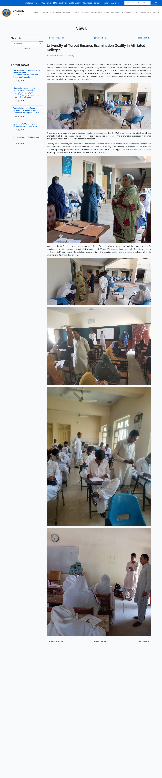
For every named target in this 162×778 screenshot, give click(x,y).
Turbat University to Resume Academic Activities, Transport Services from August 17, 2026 (26, 110)
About (44, 12)
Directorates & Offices (148, 12)
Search (154, 3)
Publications (116, 12)
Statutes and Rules (31, 3)
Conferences (130, 12)
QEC (43, 3)
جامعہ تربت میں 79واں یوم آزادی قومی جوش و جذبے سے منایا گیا (25, 125)
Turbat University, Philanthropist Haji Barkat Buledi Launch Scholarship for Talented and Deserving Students (26, 73)
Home (36, 12)
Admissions (55, 12)
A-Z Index (115, 3)
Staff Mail (63, 3)
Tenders (105, 3)
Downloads (87, 3)
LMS (55, 3)
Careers (97, 3)
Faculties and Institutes (90, 12)
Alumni (106, 12)
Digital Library (74, 3)
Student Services (70, 12)
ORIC (49, 3)
